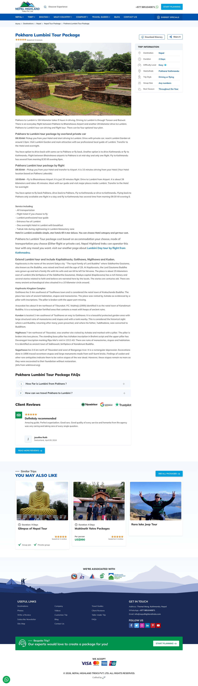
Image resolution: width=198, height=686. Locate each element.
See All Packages (167, 473)
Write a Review (24, 615)
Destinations (28, 23)
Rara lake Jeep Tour (144, 524)
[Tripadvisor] (89, 404)
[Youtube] (158, 625)
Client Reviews (98, 610)
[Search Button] (45, 7)
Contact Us (130, 17)
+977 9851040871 (145, 7)
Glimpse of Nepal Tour (32, 528)
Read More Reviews (28, 450)
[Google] (106, 404)
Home (17, 24)
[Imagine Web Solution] (104, 677)
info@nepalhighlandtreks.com (148, 614)
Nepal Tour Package (52, 23)
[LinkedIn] (147, 625)
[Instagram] (142, 625)
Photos (20, 610)
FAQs (94, 619)
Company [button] (81, 17)
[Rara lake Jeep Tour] (155, 501)
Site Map (21, 623)
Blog (117, 17)
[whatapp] (6, 680)
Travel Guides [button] (100, 17)
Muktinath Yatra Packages (92, 528)
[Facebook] (131, 625)
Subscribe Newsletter (26, 619)
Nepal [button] (18, 17)
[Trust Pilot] (123, 404)
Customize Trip (61, 615)
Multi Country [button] (62, 17)
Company (59, 606)
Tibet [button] (30, 17)
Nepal (38, 23)
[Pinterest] (152, 625)
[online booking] (99, 663)
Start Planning (171, 7)
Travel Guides (97, 606)
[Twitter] (136, 625)
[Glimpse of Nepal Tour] (42, 501)
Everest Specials (170, 17)
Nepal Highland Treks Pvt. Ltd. (90, 673)
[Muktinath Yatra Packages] (99, 501)
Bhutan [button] (43, 17)
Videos (57, 610)
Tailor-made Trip (99, 615)
